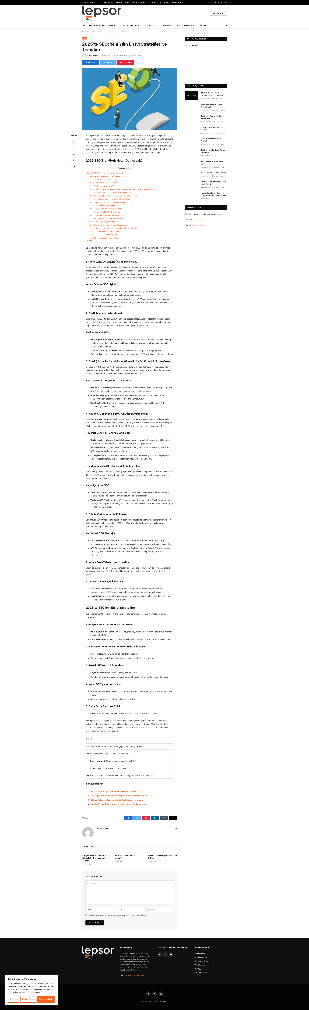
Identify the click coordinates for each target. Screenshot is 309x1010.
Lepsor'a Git (218, 13)
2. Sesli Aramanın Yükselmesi (104, 183)
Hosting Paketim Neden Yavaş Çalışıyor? (212, 151)
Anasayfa (85, 32)
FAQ (89, 241)
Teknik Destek (152, 25)
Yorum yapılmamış (120, 56)
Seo (178, 25)
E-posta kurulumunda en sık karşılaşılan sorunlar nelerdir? (213, 194)
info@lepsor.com (196, 225)
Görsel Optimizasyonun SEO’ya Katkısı (162, 856)
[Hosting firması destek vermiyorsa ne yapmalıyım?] (191, 95)
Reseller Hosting (122, 2)
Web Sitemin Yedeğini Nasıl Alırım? (211, 163)
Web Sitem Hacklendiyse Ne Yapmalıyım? (211, 106)
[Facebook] (73, 141)
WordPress (167, 25)
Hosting (113, 25)
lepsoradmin (93, 56)
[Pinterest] (73, 160)
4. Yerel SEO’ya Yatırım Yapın (104, 235)
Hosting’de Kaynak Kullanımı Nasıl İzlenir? (212, 117)
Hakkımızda (188, 25)
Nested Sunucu (177, 2)
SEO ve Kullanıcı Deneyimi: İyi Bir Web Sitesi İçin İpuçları (117, 800)
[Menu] (84, 25)
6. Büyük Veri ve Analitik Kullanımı (106, 209)
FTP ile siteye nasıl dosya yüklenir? (211, 128)
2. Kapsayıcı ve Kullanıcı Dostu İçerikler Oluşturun (113, 228)
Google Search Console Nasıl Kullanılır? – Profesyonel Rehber (96, 858)
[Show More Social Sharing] (137, 62)
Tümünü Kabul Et (46, 999)
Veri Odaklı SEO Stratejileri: (107, 212)
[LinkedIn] (73, 154)
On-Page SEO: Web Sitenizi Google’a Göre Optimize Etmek (118, 795)
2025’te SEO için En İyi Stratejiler (103, 222)
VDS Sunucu (152, 2)
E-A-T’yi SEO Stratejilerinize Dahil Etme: (113, 192)
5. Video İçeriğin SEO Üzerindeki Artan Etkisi (111, 202)
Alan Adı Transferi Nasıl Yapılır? (210, 140)
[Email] (73, 166)
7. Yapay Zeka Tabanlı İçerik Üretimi (107, 215)
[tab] (129, 746)
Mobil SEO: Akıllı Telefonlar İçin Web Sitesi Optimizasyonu (118, 804)
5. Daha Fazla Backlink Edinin (104, 238)
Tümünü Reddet (28, 999)
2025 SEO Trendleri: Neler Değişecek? (105, 173)
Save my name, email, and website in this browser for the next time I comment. (118, 915)
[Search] (226, 25)
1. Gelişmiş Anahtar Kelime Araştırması (108, 225)
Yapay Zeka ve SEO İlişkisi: (106, 179)
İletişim (203, 25)
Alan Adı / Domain (97, 25)
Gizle (128, 168)
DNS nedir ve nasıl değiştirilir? (213, 173)
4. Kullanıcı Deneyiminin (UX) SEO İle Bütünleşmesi (114, 196)
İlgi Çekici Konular (131, 25)
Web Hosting (108, 2)
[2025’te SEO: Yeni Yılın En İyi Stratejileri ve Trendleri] (129, 99)
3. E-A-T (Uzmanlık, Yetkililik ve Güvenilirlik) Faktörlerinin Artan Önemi (122, 189)
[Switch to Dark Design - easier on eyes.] (226, 2)
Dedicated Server (138, 2)
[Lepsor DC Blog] (117, 13)
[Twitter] (73, 148)
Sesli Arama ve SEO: (104, 186)
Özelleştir (14, 999)
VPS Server (164, 2)
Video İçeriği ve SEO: (104, 205)
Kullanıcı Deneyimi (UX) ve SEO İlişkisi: (111, 199)
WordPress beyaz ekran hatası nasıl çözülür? (213, 183)
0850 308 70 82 (196, 220)
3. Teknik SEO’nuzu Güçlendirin (105, 231)
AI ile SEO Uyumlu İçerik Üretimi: (109, 218)
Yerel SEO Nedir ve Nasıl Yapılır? (126, 856)
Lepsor (165, 1002)
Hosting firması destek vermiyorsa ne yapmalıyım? (211, 94)
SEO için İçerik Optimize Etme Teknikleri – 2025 (113, 791)
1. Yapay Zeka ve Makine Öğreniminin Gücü (110, 176)
